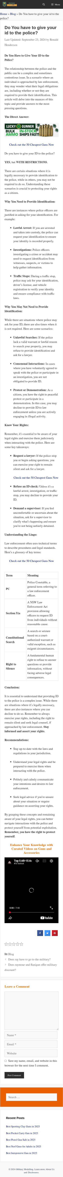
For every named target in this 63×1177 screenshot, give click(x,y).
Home (3, 14)
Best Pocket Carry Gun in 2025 (22, 1133)
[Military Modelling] (10, 4)
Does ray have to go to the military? (29, 959)
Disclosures (33, 1172)
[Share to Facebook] (40, 935)
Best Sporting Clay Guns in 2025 (23, 1126)
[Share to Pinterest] (55, 935)
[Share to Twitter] (47, 935)
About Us (50, 1169)
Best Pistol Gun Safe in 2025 (20, 1139)
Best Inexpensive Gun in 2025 (21, 1153)
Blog (13, 14)
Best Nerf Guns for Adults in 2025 (23, 1146)
